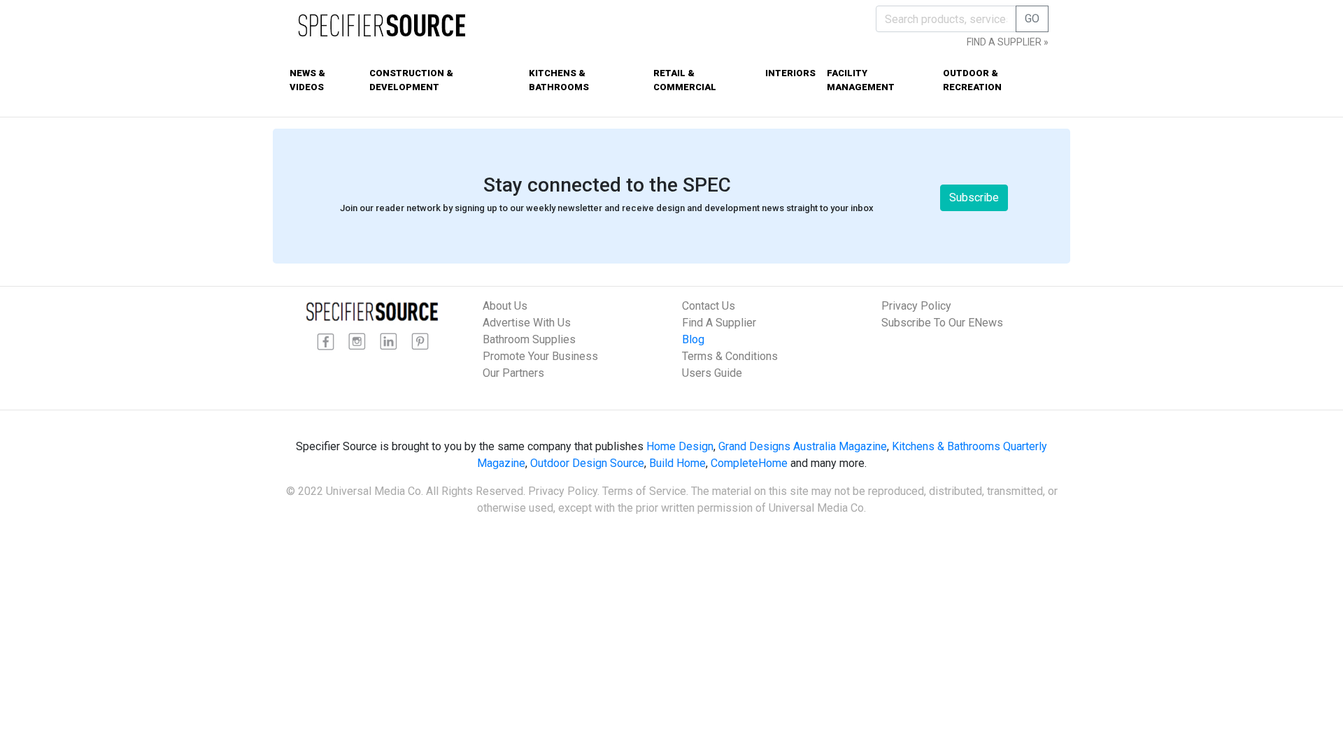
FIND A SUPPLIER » (1008, 42)
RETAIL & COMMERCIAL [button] (684, 80)
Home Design (679, 446)
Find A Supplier (719, 322)
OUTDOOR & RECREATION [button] (972, 80)
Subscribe (974, 197)
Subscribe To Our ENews (942, 322)
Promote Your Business (540, 356)
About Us (505, 305)
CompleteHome (749, 463)
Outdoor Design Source (587, 463)
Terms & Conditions (730, 356)
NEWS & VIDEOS (307, 80)
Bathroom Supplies (529, 339)
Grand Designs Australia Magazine (802, 446)
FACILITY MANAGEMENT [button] (861, 80)
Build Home (677, 463)
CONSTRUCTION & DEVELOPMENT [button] (411, 80)
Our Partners (513, 373)
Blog (693, 339)
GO (1032, 18)
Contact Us (708, 305)
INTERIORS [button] (790, 73)
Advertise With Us (527, 322)
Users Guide (712, 373)
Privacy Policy (916, 305)
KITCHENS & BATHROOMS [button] (559, 80)
